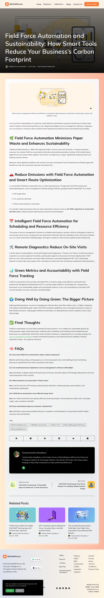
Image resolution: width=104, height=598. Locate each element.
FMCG (76, 558)
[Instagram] (60, 588)
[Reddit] (73, 438)
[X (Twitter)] (31, 438)
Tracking (62, 563)
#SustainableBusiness (18, 429)
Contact (91, 556)
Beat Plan (62, 567)
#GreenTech (55, 425)
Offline (61, 555)
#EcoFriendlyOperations (18, 425)
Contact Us (77, 4)
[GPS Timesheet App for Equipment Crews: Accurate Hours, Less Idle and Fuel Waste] (52, 515)
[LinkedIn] (59, 438)
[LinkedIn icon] (23, 467)
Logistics (77, 572)
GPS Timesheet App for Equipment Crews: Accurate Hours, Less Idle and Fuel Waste (52, 528)
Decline (19, 590)
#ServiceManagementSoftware (74, 425)
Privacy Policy (93, 569)
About (90, 561)
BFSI (75, 561)
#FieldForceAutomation (39, 425)
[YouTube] (66, 588)
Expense (62, 559)
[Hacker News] (88, 438)
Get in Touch (92, 4)
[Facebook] (16, 438)
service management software (20, 337)
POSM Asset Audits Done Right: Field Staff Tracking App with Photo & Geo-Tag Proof (21, 528)
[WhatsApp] (69, 588)
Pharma (77, 556)
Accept (10, 590)
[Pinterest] (45, 438)
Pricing (91, 558)
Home (39, 4)
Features (47, 4)
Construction (78, 564)
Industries (58, 4)
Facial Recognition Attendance (65, 571)
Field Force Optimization (46, 66)
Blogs (68, 4)
